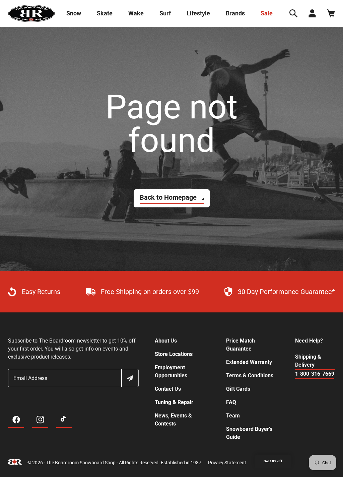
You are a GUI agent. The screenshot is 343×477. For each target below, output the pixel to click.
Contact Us (168, 389)
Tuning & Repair (174, 402)
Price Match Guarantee (240, 345)
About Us (166, 341)
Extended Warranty (249, 362)
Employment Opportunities (171, 371)
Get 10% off (273, 461)
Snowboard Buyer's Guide (249, 433)
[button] (293, 13)
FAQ (231, 402)
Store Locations (174, 354)
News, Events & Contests (173, 419)
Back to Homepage (168, 197)
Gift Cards (238, 389)
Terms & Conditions (249, 375)
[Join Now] (129, 378)
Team (233, 415)
